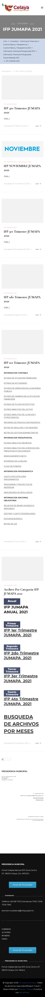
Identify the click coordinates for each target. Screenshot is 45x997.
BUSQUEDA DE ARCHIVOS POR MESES (21, 724)
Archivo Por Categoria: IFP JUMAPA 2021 (21, 591)
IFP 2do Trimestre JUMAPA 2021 (21, 655)
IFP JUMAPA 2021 (10, 104)
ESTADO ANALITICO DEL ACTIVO (18, 409)
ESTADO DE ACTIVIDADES (15, 383)
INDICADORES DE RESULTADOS (18, 492)
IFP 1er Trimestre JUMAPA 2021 (20, 632)
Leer (37, 126)
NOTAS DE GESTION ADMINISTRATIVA (21, 433)
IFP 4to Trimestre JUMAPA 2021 (21, 701)
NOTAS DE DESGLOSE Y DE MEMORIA (21, 428)
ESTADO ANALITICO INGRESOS (18, 443)
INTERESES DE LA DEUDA (15, 461)
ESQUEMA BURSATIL (13, 519)
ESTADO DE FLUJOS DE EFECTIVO (19, 404)
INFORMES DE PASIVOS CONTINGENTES (22, 422)
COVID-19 (6, 835)
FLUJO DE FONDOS (12, 466)
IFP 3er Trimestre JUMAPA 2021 (21, 678)
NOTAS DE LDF (10, 524)
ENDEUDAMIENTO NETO (15, 456)
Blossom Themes (25, 989)
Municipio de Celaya (27, 983)
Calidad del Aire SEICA (13, 829)
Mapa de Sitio (39, 800)
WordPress (24, 992)
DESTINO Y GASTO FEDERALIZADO (19, 514)
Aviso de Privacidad (38, 798)
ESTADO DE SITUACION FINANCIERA (20, 378)
